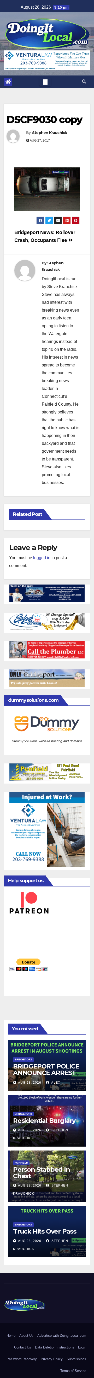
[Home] (8, 82)
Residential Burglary (44, 1120)
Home (11, 1336)
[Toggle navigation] (45, 82)
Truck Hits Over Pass (44, 1231)
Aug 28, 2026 (29, 1082)
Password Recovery (22, 1359)
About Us (26, 1336)
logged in (41, 558)
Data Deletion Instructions (54, 1347)
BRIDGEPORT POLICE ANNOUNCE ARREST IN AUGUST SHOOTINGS (46, 1076)
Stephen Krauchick (49, 132)
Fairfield (21, 1162)
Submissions (76, 1359)
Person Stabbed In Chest (41, 1173)
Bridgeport (23, 1059)
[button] (84, 82)
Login (82, 1347)
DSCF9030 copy (44, 119)
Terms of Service (73, 1371)
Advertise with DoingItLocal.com (61, 1336)
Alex (55, 1082)
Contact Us (22, 1347)
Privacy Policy (52, 1359)
